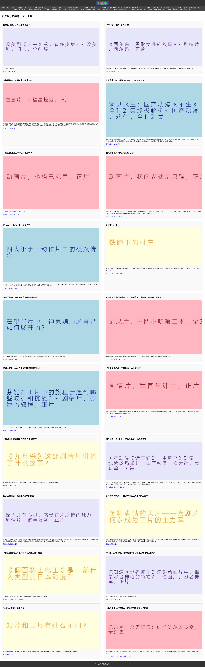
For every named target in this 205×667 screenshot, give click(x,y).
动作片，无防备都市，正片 (71, 9)
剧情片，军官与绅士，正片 (113, 416)
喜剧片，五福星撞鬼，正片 (11, 128)
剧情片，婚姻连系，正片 (19, 8)
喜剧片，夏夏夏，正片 (20, 9)
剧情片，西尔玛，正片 (112, 71)
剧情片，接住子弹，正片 (139, 9)
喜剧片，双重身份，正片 (92, 8)
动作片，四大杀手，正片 (10, 288)
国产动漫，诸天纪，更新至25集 (115, 487)
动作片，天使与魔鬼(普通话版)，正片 (39, 8)
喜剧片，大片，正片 (111, 544)
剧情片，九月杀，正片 (9, 485)
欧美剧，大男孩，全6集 (59, 8)
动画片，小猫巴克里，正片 (11, 214)
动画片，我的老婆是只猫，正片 (115, 216)
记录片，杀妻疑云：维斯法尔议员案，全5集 (118, 656)
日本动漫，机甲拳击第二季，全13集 (111, 8)
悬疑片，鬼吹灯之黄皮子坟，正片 (193, 8)
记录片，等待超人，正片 (105, 9)
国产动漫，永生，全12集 (113, 144)
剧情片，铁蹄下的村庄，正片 (114, 273)
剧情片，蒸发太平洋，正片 (122, 9)
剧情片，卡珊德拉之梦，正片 (157, 9)
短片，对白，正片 (8, 654)
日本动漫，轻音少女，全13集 (172, 8)
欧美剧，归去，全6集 (9, 71)
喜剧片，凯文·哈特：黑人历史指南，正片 (179, 9)
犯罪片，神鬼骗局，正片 (10, 359)
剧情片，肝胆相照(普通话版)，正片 (134, 8)
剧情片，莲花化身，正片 (75, 8)
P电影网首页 (6, 8)
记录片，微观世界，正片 (88, 9)
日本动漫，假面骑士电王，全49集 (13, 599)
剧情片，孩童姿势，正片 (10, 544)
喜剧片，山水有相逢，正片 (154, 8)
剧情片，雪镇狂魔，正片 (54, 9)
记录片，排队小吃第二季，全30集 (115, 359)
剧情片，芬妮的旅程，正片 (11, 430)
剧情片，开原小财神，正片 (37, 9)
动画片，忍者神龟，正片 (113, 599)
